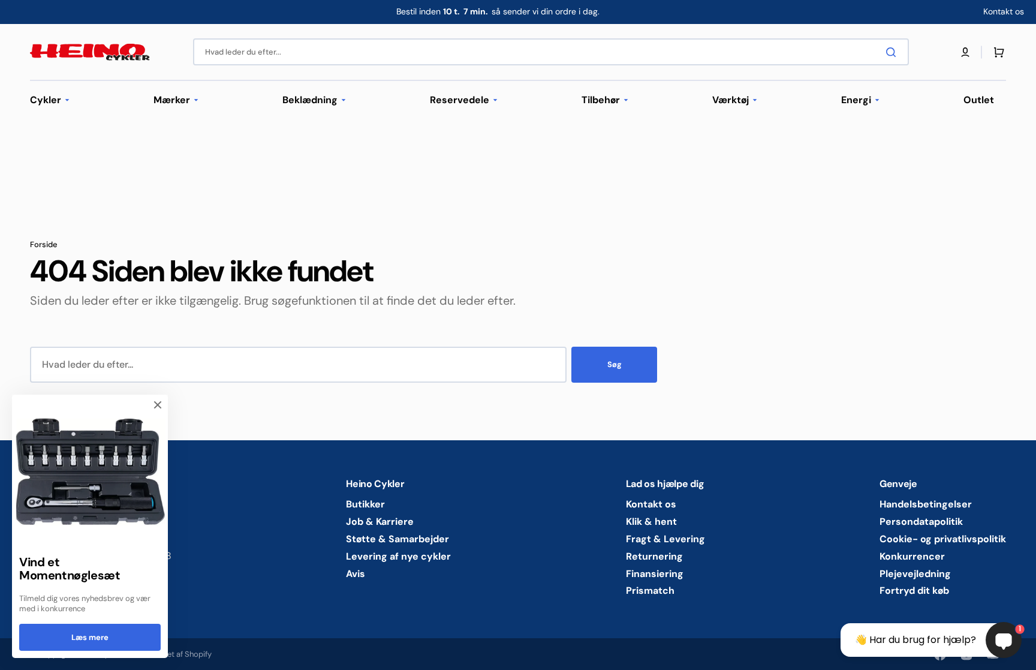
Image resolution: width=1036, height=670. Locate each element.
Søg (614, 364)
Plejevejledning (915, 573)
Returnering (654, 556)
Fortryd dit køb (914, 590)
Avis (355, 573)
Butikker (365, 504)
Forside (44, 245)
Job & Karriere (380, 521)
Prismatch (650, 590)
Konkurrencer (912, 556)
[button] (965, 52)
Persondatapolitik (921, 521)
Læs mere (90, 637)
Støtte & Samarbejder (397, 539)
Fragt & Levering (665, 539)
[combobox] (551, 51)
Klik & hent (651, 521)
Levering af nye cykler (398, 556)
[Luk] (157, 405)
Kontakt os (651, 504)
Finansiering (654, 573)
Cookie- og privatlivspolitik (943, 539)
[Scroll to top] (15, 654)
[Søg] (893, 52)
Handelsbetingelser (926, 504)
